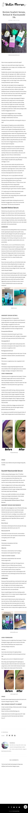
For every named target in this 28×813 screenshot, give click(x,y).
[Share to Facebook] (7, 735)
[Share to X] (9, 735)
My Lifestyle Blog (16, 811)
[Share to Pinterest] (12, 735)
